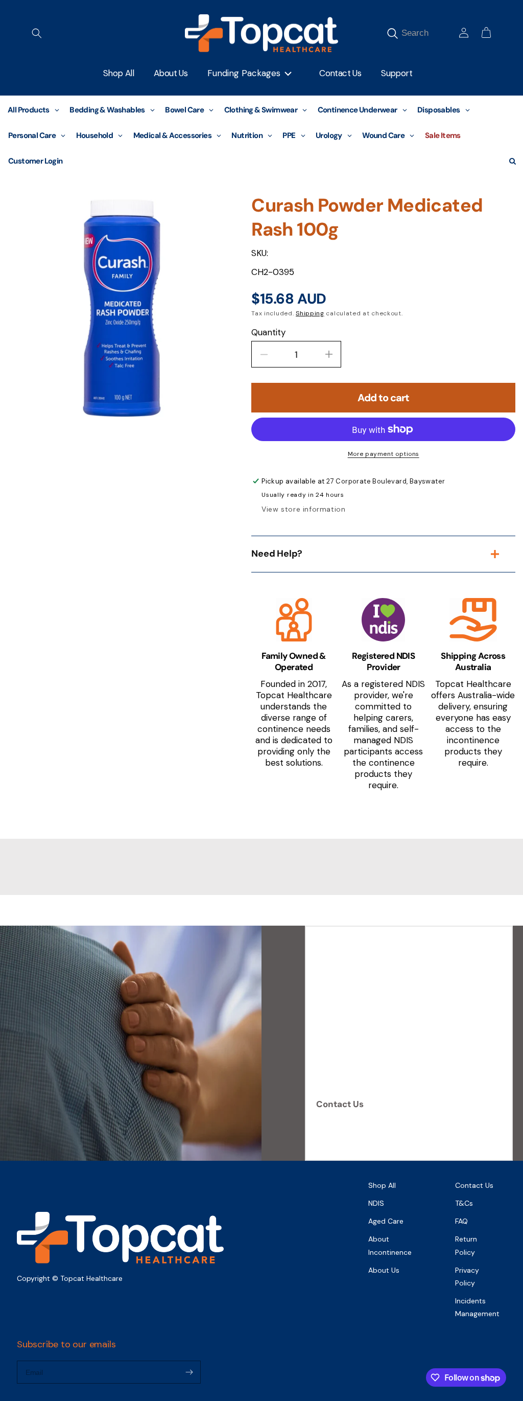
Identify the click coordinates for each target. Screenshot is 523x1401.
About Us (383, 1270)
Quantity (268, 332)
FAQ (461, 1221)
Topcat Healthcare (91, 1278)
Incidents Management (477, 1307)
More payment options (383, 454)
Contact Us (340, 1104)
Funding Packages (243, 73)
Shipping (310, 313)
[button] (37, 33)
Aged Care (385, 1221)
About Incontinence (390, 1245)
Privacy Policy (467, 1277)
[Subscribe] (189, 1372)
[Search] (392, 33)
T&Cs (464, 1203)
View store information (303, 509)
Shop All (382, 1185)
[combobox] (427, 32)
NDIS (376, 1203)
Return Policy (466, 1245)
